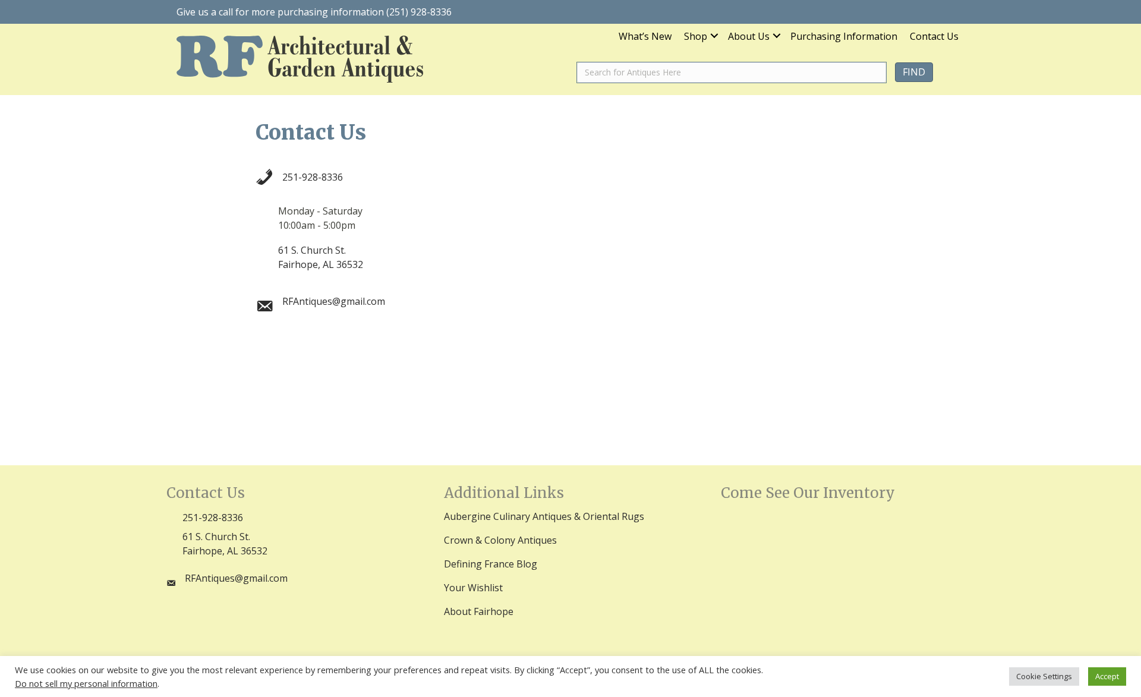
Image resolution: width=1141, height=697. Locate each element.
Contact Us (934, 37)
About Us (749, 37)
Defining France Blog (490, 563)
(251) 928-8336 (419, 11)
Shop (695, 37)
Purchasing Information (843, 37)
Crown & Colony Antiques (500, 540)
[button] (714, 36)
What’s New (645, 37)
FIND (914, 71)
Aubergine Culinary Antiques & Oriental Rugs (544, 516)
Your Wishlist (473, 587)
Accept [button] (1107, 676)
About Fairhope (478, 611)
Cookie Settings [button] (1044, 676)
